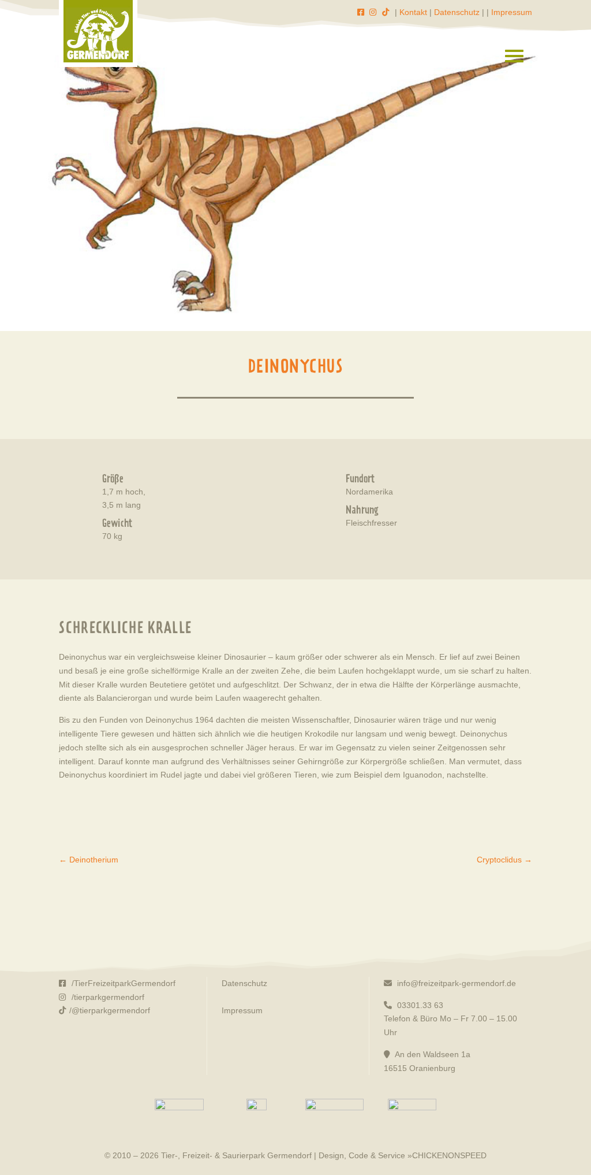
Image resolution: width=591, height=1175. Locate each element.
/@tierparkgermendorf (109, 1010)
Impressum (511, 12)
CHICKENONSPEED (449, 1155)
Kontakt (413, 12)
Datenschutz (457, 12)
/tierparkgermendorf (106, 997)
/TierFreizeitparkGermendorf (122, 983)
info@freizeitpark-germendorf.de (455, 983)
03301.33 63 (419, 1005)
